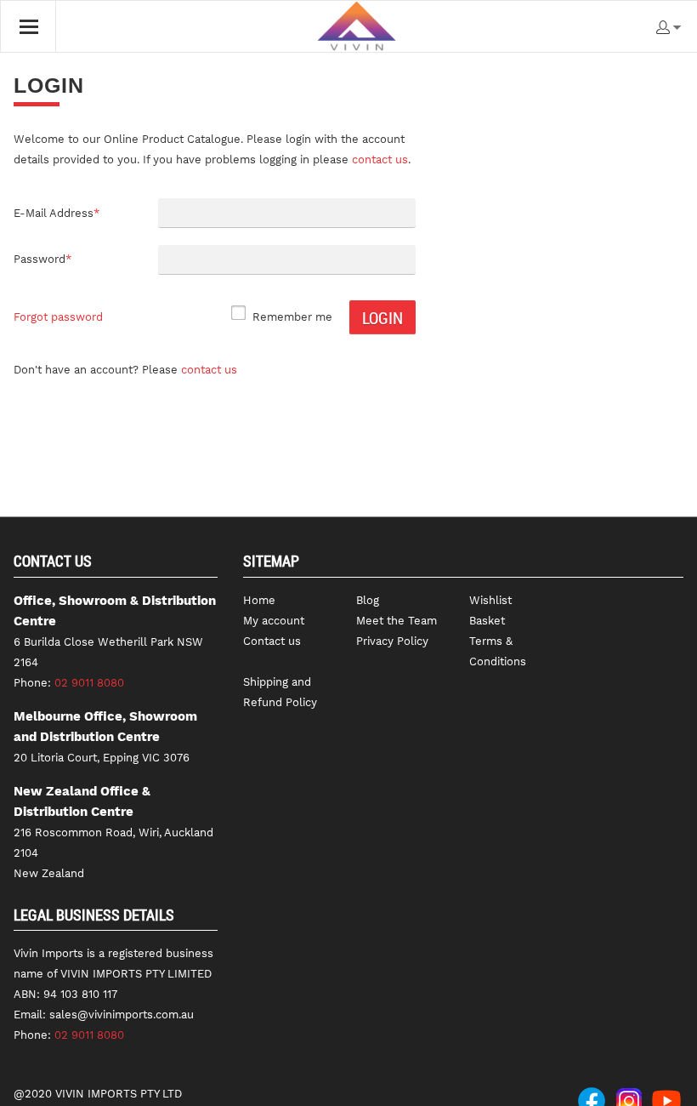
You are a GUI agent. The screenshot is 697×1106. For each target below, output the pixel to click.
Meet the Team (396, 620)
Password (42, 259)
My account (273, 620)
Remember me (292, 317)
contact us (380, 159)
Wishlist (490, 600)
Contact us (209, 369)
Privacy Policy (392, 641)
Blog (367, 600)
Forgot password (58, 317)
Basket (487, 620)
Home (259, 600)
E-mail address (56, 213)
